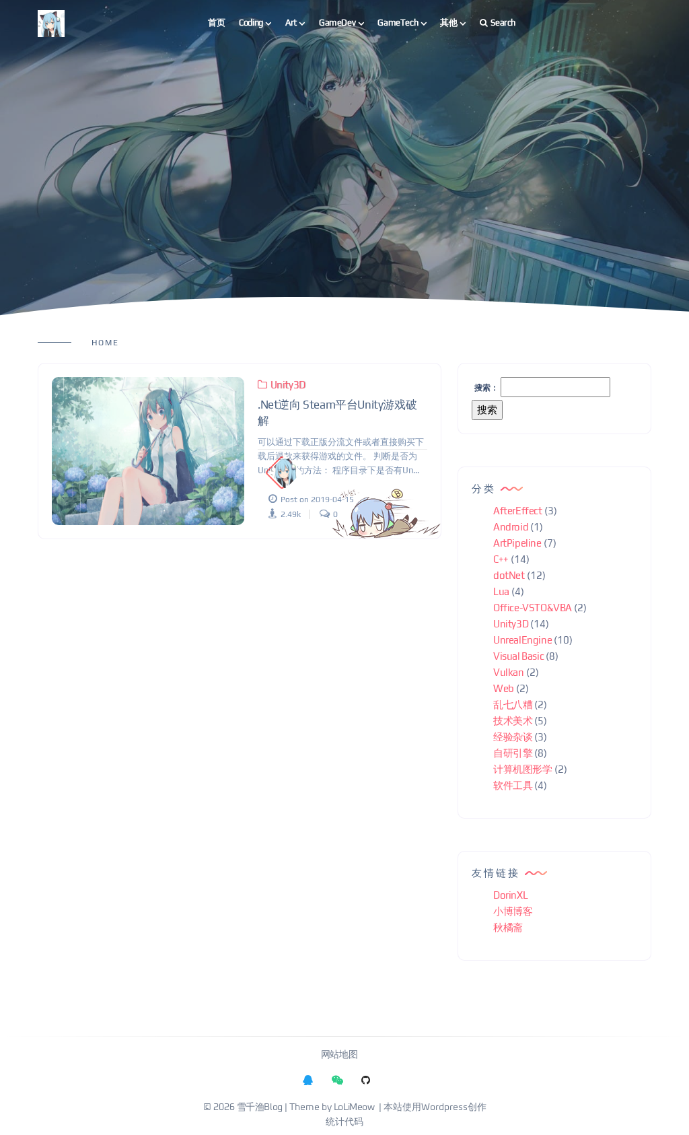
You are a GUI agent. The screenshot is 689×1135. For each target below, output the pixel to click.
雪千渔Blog (260, 1107)
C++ (501, 559)
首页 (216, 23)
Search (503, 23)
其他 (448, 23)
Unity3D (287, 384)
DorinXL (510, 895)
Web (503, 688)
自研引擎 (512, 753)
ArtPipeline (517, 543)
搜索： (486, 387)
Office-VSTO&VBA (532, 607)
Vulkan (508, 672)
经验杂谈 (512, 737)
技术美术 (512, 720)
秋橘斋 (508, 927)
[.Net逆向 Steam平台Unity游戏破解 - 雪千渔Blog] (148, 451)
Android (510, 526)
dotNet (509, 575)
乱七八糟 (512, 704)
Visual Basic (518, 656)
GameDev (337, 23)
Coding (251, 23)
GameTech (397, 23)
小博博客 (512, 911)
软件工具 (512, 785)
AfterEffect (517, 510)
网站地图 (339, 1055)
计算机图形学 (522, 769)
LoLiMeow (354, 1107)
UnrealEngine (522, 640)
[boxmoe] (51, 23)
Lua (501, 591)
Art (291, 23)
